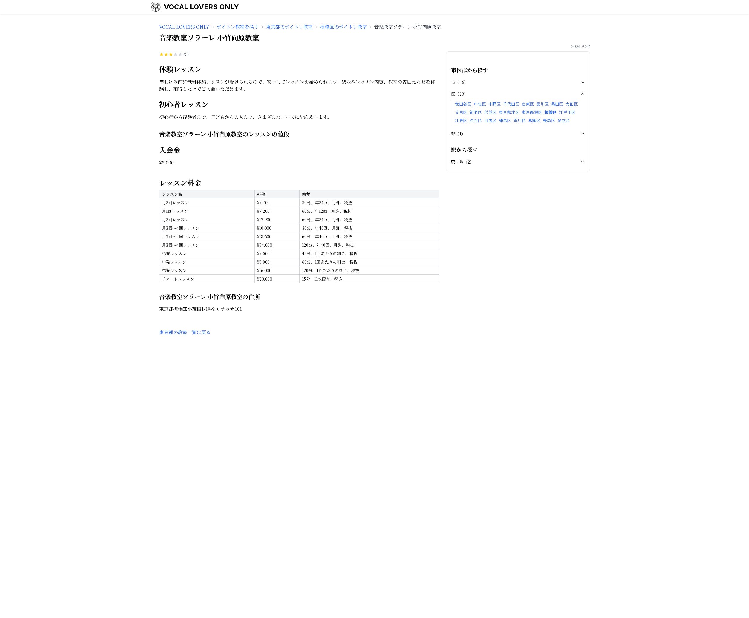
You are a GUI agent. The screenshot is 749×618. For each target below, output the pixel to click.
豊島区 (549, 120)
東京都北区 (509, 112)
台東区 (528, 104)
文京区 (461, 112)
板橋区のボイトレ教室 (343, 26)
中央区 (480, 104)
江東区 (461, 120)
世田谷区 (463, 104)
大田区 (572, 104)
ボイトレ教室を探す (238, 26)
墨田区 (557, 104)
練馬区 (505, 120)
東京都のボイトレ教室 (289, 26)
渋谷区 (476, 120)
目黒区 (490, 120)
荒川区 (519, 120)
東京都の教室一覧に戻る (185, 332)
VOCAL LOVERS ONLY (201, 7)
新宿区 (476, 112)
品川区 (542, 104)
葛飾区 (534, 120)
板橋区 (550, 112)
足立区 (563, 120)
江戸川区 (567, 112)
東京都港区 (532, 112)
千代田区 (511, 104)
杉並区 (490, 112)
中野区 (494, 104)
